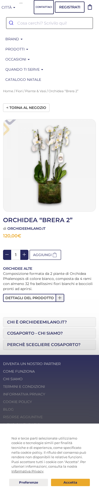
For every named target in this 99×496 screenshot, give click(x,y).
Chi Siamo (13, 379)
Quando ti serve (23, 69)
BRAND (12, 39)
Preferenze (28, 482)
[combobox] (49, 23)
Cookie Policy (17, 401)
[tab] (49, 322)
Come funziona (19, 371)
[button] (33, 298)
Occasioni (16, 59)
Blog (8, 409)
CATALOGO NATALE (23, 79)
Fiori (19, 91)
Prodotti (15, 49)
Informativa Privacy (24, 394)
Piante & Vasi (35, 91)
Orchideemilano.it (26, 228)
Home (8, 91)
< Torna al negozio (26, 107)
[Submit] (11, 23)
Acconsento (70, 482)
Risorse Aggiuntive (23, 417)
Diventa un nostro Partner (32, 363)
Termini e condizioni (24, 386)
